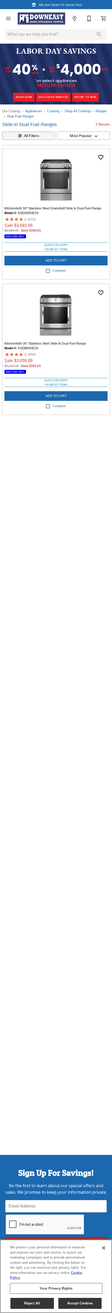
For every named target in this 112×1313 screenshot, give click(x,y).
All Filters (31, 136)
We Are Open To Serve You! (60, 4)
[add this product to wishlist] (101, 157)
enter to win (85, 97)
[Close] (103, 1248)
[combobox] (83, 136)
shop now (24, 97)
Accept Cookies (80, 1303)
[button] (8, 18)
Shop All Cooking (77, 111)
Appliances (33, 111)
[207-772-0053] (89, 18)
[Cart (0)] (103, 18)
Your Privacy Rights (56, 1288)
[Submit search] (99, 34)
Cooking (53, 111)
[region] (56, 1276)
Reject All (32, 1303)
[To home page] (41, 18)
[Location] (74, 18)
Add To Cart (56, 260)
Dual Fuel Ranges (20, 116)
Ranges (101, 111)
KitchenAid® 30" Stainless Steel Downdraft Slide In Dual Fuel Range (52, 208)
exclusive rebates (54, 97)
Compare (59, 270)
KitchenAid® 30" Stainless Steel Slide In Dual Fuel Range (45, 343)
